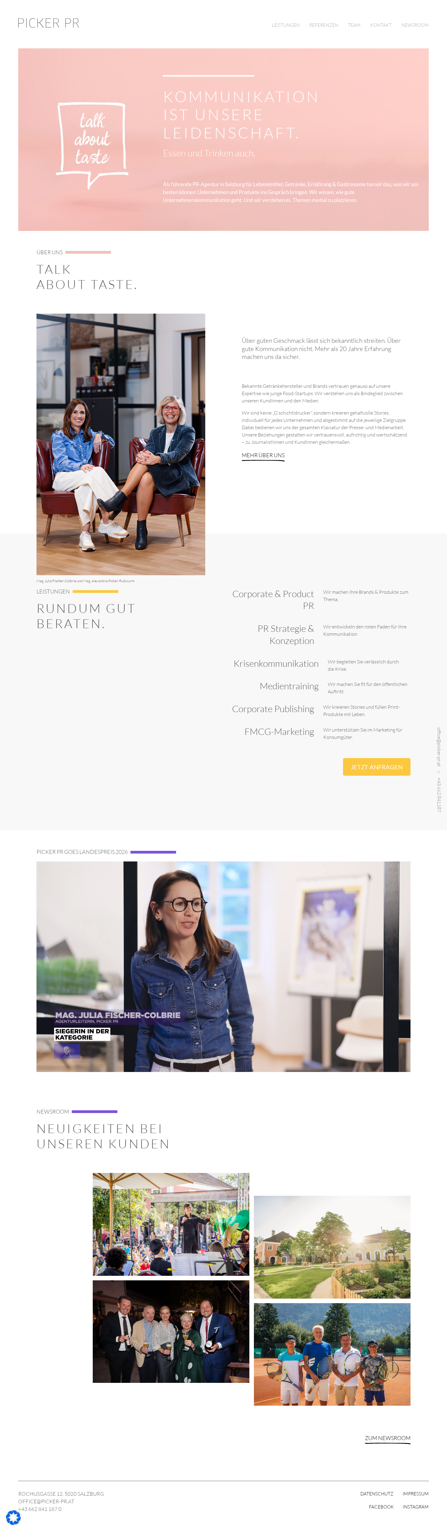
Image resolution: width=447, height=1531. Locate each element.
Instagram (416, 1507)
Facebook (381, 1507)
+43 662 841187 (439, 795)
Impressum (416, 1494)
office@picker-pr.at (439, 747)
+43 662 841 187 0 (39, 1509)
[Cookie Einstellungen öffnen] (13, 1523)
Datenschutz (376, 1494)
